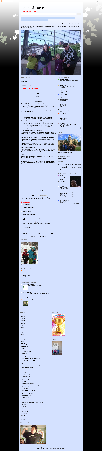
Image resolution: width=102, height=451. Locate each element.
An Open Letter (61, 164)
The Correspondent (63, 91)
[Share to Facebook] (45, 195)
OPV (65, 167)
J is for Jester (25, 370)
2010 (22, 316)
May (23, 404)
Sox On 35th (62, 123)
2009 (22, 315)
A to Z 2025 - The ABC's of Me (30, 197)
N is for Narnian (25, 377)
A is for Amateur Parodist (27, 351)
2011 (22, 318)
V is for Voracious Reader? (27, 393)
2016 (22, 327)
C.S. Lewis (26, 198)
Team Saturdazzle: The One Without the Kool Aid (32, 358)
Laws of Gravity (63, 113)
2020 (22, 334)
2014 (22, 323)
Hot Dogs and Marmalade (65, 94)
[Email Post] (38, 195)
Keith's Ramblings (64, 118)
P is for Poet (24, 381)
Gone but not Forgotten (74, 203)
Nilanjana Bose (26, 204)
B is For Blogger (25, 353)
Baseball (68, 164)
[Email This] (41, 195)
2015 (22, 325)
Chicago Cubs (73, 197)
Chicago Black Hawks (74, 194)
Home (23, 17)
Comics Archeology (64, 99)
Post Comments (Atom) (41, 236)
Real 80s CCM (63, 85)
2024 (22, 341)
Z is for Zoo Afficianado (26, 400)
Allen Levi (39, 197)
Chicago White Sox (74, 199)
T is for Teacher (25, 388)
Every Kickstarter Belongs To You (66, 110)
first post (38, 106)
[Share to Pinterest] (46, 195)
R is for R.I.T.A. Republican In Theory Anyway (31, 385)
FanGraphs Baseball (64, 79)
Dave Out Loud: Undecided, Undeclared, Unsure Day (32, 402)
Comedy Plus (63, 104)
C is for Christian (25, 355)
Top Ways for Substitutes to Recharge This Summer (64, 196)
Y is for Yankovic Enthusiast (27, 399)
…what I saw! (62, 119)
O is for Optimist (25, 379)
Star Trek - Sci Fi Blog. (27, 292)
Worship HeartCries (62, 158)
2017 (22, 329)
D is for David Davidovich (27, 356)
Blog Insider (60, 166)
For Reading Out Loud (33, 198)
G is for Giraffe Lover (26, 362)
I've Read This (63, 181)
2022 (22, 337)
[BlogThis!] (42, 195)
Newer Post (24, 233)
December (24, 417)
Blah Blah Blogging (76, 164)
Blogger (62, 448)
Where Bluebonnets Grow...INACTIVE (35, 285)
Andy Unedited (63, 90)
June (23, 406)
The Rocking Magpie (64, 200)
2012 (22, 320)
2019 (22, 332)
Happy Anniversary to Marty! (27, 367)
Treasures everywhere (32, 300)
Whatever (61, 95)
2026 (22, 419)
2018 (22, 330)
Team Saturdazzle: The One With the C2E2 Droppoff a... (33, 369)
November (24, 415)
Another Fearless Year (27, 296)
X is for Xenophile (25, 397)
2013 (22, 322)
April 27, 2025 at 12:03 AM (28, 208)
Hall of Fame (76, 166)
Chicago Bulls (73, 196)
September (24, 411)
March (23, 348)
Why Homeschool (26, 270)
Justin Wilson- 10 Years (27, 276)
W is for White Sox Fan (26, 395)
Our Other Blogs (47, 198)
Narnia (39, 198)
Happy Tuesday (63, 105)
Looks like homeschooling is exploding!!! (30, 272)
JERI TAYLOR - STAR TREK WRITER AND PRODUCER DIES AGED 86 (36, 293)
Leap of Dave (32, 8)
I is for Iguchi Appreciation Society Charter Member (32, 365)
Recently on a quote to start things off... (34, 17)
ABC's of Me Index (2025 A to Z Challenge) (52, 17)
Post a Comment (26, 227)
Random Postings (72, 167)
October (24, 413)
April (23, 350)
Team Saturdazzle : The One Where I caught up (31, 390)
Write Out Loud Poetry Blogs (63, 176)
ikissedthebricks (26, 275)
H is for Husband (25, 363)
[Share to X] (43, 195)
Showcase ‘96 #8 (63, 100)
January (24, 344)
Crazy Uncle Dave (68, 166)
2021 (22, 336)
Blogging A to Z (47, 197)
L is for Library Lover (26, 374)
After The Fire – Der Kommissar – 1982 (67, 86)
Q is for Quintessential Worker (28, 383)
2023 (22, 339)
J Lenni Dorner (26, 211)
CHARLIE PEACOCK (64, 109)
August (23, 410)
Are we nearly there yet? (28, 299)
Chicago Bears (73, 192)
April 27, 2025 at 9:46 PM (28, 225)
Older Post (53, 233)
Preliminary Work (63, 114)
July (23, 408)
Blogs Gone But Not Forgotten (68, 17)
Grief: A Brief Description (27, 297)
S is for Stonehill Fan (26, 386)
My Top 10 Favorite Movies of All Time (29, 19)
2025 (22, 343)
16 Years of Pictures (43, 19)
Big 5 (43, 197)
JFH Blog (62, 186)
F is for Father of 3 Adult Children (28, 360)
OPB (42, 198)
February (24, 346)
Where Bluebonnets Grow (28, 284)
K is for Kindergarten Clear (27, 372)
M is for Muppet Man (26, 376)
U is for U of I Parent (26, 392)
